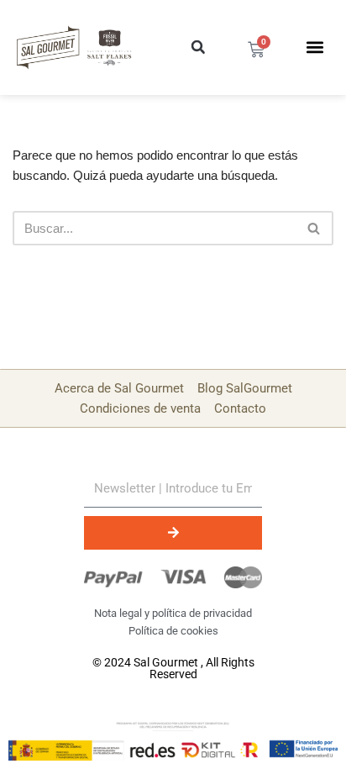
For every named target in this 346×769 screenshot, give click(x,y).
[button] (198, 47)
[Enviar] (173, 533)
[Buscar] (314, 228)
